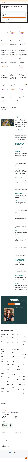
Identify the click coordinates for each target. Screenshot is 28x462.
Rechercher (14, 17)
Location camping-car (7, 6)
